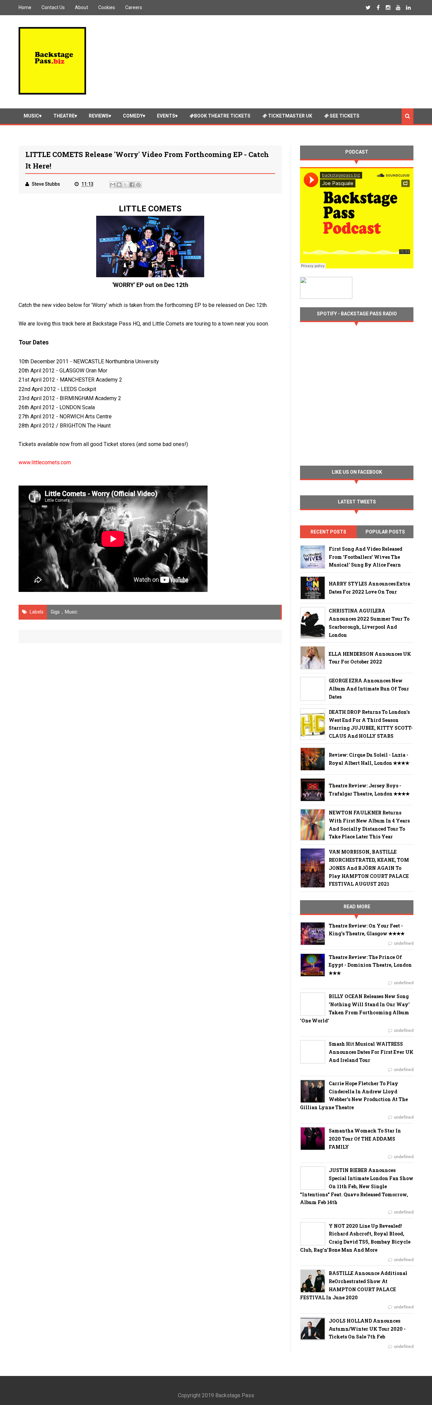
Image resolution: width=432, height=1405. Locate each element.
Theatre (64, 116)
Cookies (106, 7)
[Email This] (112, 184)
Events (166, 116)
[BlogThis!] (119, 184)
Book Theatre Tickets (222, 116)
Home (25, 7)
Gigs (55, 612)
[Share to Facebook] (132, 184)
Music (31, 116)
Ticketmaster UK (289, 116)
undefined (403, 943)
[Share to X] (125, 184)
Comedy (133, 116)
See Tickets (344, 116)
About (81, 7)
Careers (133, 7)
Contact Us (53, 7)
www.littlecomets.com (45, 462)
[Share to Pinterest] (138, 184)
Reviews (99, 116)
